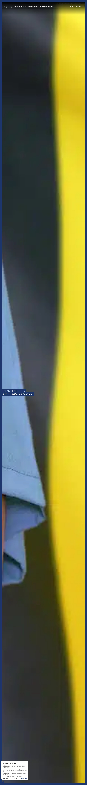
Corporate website (79, 6)
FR (70, 6)
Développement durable (47, 6)
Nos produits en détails (19, 6)
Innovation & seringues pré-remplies (33, 6)
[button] (59, 3)
